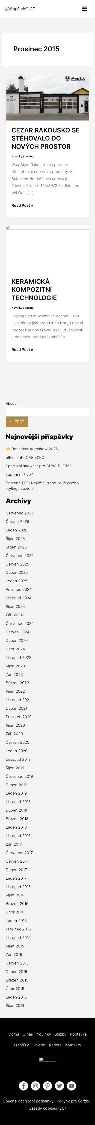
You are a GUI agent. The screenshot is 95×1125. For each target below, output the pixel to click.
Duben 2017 (16, 869)
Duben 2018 (16, 810)
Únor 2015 (15, 988)
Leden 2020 (16, 751)
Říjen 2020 (15, 725)
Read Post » (22, 205)
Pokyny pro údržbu (73, 1101)
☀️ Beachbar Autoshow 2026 (32, 449)
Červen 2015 (17, 963)
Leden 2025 (16, 581)
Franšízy (21, 1045)
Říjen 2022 (15, 691)
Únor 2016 (15, 912)
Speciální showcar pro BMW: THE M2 (38, 466)
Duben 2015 (16, 971)
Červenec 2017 (19, 852)
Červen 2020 (17, 742)
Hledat (11, 403)
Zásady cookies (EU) (47, 1108)
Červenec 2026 (20, 513)
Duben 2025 (17, 572)
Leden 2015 (16, 997)
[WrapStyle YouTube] (71, 1086)
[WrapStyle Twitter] (59, 1086)
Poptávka (78, 1034)
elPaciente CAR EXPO (25, 457)
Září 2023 (14, 674)
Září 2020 (14, 734)
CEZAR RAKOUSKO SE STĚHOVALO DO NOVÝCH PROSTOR (46, 138)
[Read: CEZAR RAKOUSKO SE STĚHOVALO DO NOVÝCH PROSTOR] (47, 97)
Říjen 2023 (15, 666)
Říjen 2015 (15, 946)
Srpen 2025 (16, 547)
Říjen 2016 (15, 895)
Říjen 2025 (15, 538)
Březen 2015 (17, 980)
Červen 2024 (17, 632)
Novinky (17, 156)
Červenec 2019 (19, 776)
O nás (28, 1034)
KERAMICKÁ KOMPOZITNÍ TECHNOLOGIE (34, 290)
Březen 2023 (17, 682)
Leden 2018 (16, 827)
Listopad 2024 (18, 598)
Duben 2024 (17, 640)
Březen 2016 (17, 903)
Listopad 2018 (18, 801)
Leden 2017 (16, 878)
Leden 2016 (16, 920)
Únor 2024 (15, 649)
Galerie (39, 1045)
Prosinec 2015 (18, 929)
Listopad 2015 (18, 937)
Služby (60, 1034)
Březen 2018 (17, 818)
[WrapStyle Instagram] (35, 1086)
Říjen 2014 (15, 1005)
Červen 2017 (17, 861)
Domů (14, 1034)
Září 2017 (14, 844)
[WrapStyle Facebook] (23, 1086)
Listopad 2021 (18, 699)
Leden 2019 (16, 793)
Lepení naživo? (19, 474)
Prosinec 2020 (19, 717)
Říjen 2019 (15, 768)
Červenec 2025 (20, 555)
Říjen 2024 (15, 606)
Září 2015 (14, 954)
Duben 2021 (16, 708)
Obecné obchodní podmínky (28, 1101)
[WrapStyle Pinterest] (47, 1086)
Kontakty (73, 1045)
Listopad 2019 (18, 759)
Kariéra (55, 1045)
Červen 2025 (17, 564)
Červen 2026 (17, 521)
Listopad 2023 (18, 657)
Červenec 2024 (20, 623)
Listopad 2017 (18, 835)
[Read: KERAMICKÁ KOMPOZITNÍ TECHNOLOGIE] (47, 248)
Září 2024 (14, 615)
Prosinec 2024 (19, 589)
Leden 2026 (16, 530)
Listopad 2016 (18, 886)
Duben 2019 (16, 785)
